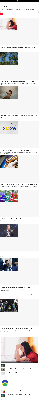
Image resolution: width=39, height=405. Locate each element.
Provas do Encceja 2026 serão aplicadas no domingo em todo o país (16, 328)
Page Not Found (5, 4)
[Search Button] (1, 14)
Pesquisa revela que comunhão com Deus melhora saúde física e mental (17, 47)
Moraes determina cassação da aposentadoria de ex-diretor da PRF (16, 287)
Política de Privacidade (5, 403)
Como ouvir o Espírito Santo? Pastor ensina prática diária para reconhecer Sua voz (19, 368)
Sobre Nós (3, 400)
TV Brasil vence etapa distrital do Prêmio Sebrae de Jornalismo (15, 218)
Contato (2, 399)
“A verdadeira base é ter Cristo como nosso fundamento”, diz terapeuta (17, 294)
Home (1, 4)
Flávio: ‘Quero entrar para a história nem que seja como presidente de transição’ (19, 184)
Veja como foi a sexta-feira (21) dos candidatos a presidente (14, 150)
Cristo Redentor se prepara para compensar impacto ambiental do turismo (18, 81)
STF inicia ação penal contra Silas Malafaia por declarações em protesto (17, 253)
